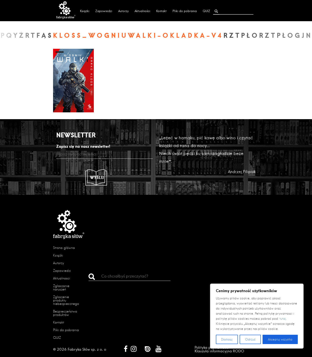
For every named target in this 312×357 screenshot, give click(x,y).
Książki (84, 11)
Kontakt (161, 11)
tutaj (283, 319)
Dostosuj (227, 339)
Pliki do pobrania (185, 11)
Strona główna (64, 248)
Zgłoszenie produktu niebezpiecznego (66, 300)
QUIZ (206, 11)
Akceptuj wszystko (280, 339)
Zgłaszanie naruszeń (61, 287)
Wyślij (97, 177)
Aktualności (142, 11)
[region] (257, 316)
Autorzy (123, 11)
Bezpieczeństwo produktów (65, 313)
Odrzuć (250, 339)
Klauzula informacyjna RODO (219, 351)
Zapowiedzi (103, 11)
